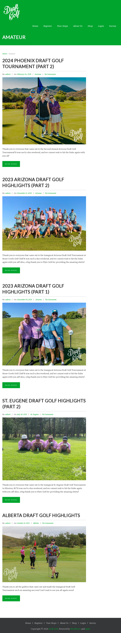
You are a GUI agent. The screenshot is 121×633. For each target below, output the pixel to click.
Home (35, 26)
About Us (77, 26)
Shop (90, 26)
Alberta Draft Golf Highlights (41, 515)
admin (8, 74)
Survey (112, 26)
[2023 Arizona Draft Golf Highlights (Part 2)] (44, 215)
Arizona (38, 74)
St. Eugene (34, 414)
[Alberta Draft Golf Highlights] (44, 545)
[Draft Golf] (58, 12)
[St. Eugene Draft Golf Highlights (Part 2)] (44, 439)
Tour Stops (62, 26)
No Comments (50, 74)
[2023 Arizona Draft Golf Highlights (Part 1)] (44, 324)
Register (47, 26)
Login (101, 26)
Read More (11, 164)
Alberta (36, 523)
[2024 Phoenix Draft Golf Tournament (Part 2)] (44, 100)
